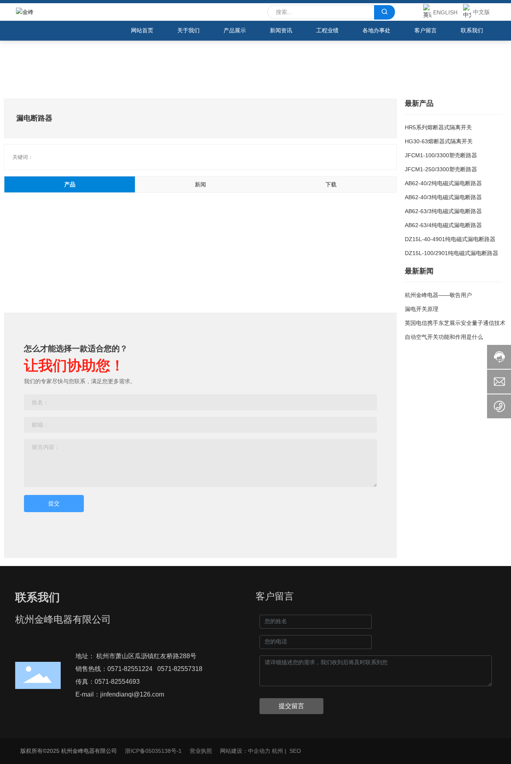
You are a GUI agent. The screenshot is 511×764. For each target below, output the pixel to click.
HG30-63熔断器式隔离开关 (439, 141)
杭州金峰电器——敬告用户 (438, 295)
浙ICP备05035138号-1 (153, 751)
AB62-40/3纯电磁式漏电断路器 (443, 197)
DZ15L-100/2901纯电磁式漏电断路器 (451, 253)
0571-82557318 (179, 668)
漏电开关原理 (421, 309)
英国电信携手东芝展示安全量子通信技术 (455, 323)
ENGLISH (445, 12)
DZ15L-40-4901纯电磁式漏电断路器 (450, 239)
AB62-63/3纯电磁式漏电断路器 (443, 211)
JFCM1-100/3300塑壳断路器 (441, 155)
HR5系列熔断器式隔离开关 (438, 127)
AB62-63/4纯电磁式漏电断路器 (443, 225)
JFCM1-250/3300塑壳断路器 (441, 169)
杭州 (277, 751)
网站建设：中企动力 (245, 751)
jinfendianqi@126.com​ (132, 694)
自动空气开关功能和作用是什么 (444, 337)
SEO (295, 751)
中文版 (481, 12)
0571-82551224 (130, 668)
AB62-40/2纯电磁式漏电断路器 (443, 183)
